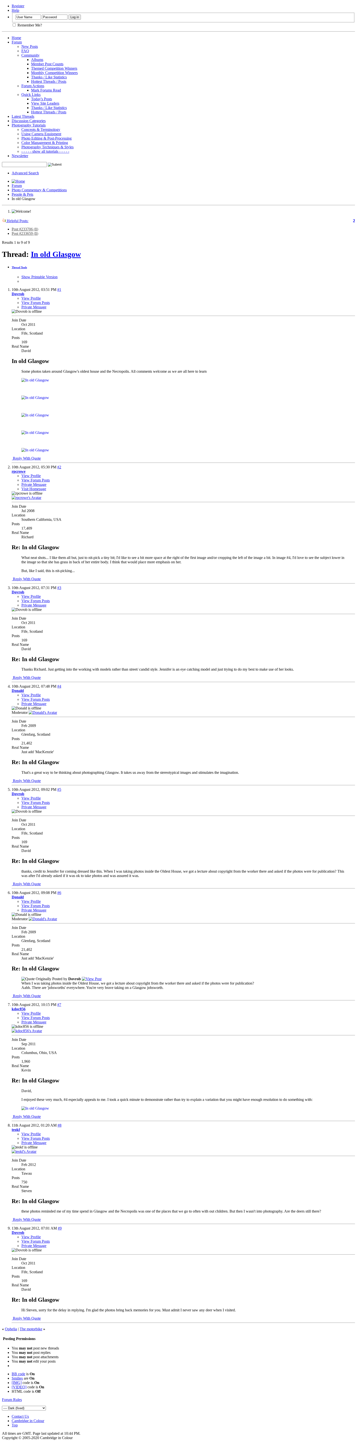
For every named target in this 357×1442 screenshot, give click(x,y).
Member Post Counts (47, 64)
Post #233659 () (25, 233)
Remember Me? (29, 25)
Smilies (17, 1378)
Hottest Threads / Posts (48, 81)
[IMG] (17, 1383)
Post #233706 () (25, 229)
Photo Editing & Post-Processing (46, 138)
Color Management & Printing (44, 143)
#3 (59, 588)
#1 (59, 289)
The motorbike (31, 1329)
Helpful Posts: (17, 221)
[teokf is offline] (24, 1151)
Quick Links (31, 95)
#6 (59, 893)
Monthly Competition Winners (54, 73)
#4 (59, 686)
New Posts (29, 46)
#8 (59, 1125)
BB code (18, 1374)
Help (15, 10)
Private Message (33, 307)
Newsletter (20, 156)
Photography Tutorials (29, 125)
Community (30, 55)
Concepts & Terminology (40, 129)
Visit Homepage (33, 489)
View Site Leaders (45, 103)
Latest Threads (23, 116)
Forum (17, 42)
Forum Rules (12, 1400)
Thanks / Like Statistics (49, 77)
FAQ (25, 51)
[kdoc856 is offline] (27, 1031)
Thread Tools (19, 267)
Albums (37, 60)
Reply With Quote (26, 458)
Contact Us (20, 1416)
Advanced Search (25, 173)
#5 (59, 789)
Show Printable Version (39, 277)
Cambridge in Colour (28, 1421)
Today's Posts (41, 99)
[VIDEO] (19, 1387)
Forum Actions (32, 86)
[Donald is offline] (43, 712)
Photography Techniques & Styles (47, 147)
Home (16, 38)
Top (15, 1425)
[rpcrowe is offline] (26, 498)
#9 (60, 1228)
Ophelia (11, 1329)
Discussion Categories (29, 121)
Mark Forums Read (46, 90)
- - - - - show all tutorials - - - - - (45, 151)
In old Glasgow (56, 254)
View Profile (31, 298)
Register (18, 6)
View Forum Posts (35, 303)
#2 (59, 467)
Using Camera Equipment (41, 134)
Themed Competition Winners (54, 68)
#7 (59, 1005)
